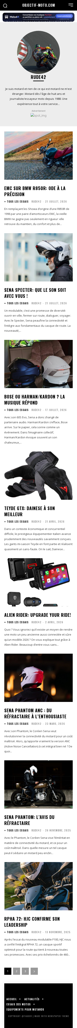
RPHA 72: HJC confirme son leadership (32, 922)
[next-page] (34, 971)
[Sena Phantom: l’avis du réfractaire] (38, 784)
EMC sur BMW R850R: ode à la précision (35, 191)
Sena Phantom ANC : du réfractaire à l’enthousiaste (35, 713)
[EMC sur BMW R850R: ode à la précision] (38, 155)
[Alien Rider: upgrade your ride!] (38, 582)
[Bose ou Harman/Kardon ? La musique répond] (38, 364)
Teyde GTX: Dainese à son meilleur (29, 511)
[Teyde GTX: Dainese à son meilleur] (38, 476)
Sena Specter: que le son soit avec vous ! (35, 293)
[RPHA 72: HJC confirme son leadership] (38, 886)
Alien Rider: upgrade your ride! (37, 615)
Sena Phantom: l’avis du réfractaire (29, 820)
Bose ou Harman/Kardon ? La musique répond (34, 399)
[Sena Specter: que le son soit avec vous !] (38, 257)
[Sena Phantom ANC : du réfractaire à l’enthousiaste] (38, 678)
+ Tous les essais (16, 201)
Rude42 (36, 201)
